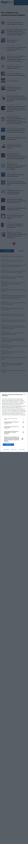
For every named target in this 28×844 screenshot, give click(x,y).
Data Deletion (6, 449)
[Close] (25, 394)
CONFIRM (8, 444)
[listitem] (14, 419)
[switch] (23, 422)
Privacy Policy (22, 449)
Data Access (14, 449)
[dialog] (14, 422)
